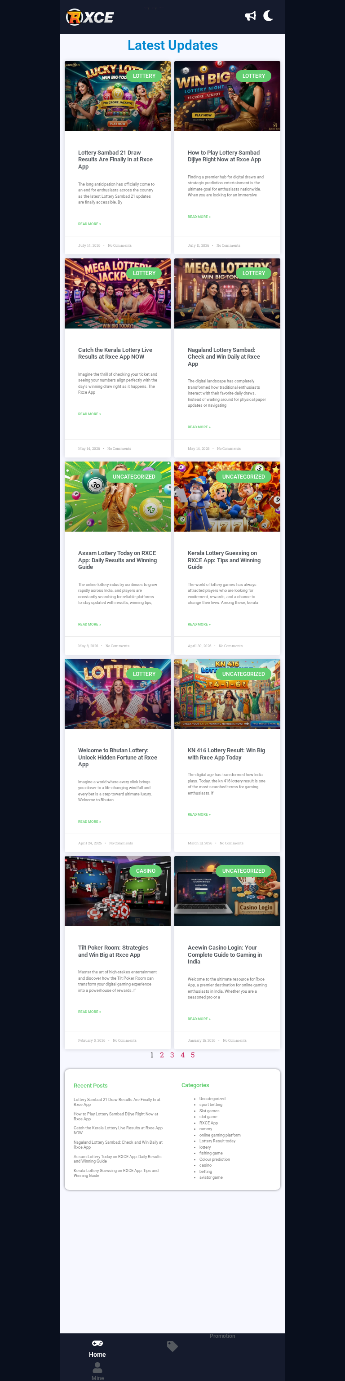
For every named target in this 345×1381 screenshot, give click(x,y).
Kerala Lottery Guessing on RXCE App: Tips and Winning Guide (224, 560)
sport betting (210, 1104)
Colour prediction (214, 1159)
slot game (208, 1117)
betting (205, 1171)
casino (205, 1165)
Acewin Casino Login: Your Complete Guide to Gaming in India (225, 954)
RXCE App (208, 1123)
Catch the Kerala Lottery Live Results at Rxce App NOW (115, 353)
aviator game (211, 1177)
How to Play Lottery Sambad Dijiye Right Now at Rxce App (224, 156)
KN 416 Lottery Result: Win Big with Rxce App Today (226, 754)
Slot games (209, 1111)
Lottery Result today (217, 1141)
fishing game (211, 1153)
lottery (205, 1147)
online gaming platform (220, 1135)
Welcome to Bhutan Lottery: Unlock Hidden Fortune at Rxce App (117, 757)
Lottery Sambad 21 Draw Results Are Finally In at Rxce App (115, 159)
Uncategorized (212, 1099)
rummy (205, 1129)
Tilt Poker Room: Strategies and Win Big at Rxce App (113, 951)
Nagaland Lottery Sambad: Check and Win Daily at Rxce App (224, 356)
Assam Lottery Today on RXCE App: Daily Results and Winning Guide (117, 560)
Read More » (89, 224)
